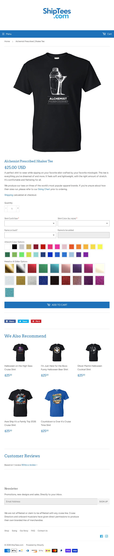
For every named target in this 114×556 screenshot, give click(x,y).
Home (7, 41)
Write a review (29, 465)
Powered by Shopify (35, 545)
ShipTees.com (17, 545)
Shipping (8, 195)
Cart (109, 34)
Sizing (14, 531)
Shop (6, 531)
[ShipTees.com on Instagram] (106, 536)
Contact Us (43, 531)
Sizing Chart (44, 189)
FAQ (33, 531)
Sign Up (103, 501)
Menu (8, 34)
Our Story (24, 531)
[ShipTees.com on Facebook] (101, 536)
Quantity (8, 203)
